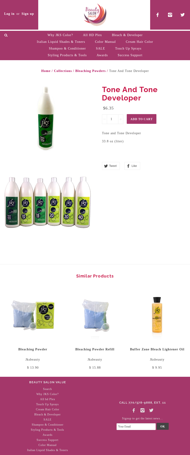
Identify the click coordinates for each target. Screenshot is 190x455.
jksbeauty (32, 359)
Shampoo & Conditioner (67, 48)
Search (47, 389)
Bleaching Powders (90, 71)
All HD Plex (92, 35)
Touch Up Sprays (128, 48)
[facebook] (157, 14)
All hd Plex (47, 399)
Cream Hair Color (139, 42)
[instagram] (170, 14)
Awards (102, 55)
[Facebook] (134, 409)
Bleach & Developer (127, 35)
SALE (100, 48)
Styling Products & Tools (67, 55)
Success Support (130, 55)
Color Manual (105, 42)
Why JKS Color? (60, 35)
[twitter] (182, 14)
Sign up (28, 14)
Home (46, 71)
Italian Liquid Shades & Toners (61, 42)
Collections (63, 71)
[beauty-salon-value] (95, 14)
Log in (9, 14)
